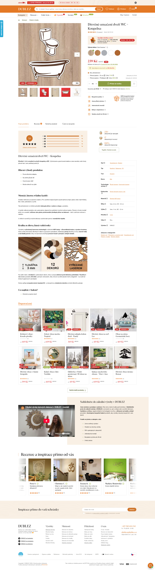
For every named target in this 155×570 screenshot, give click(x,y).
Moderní (120, 163)
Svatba (47, 538)
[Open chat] (150, 565)
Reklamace (56, 554)
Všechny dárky (88, 542)
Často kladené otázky (106, 534)
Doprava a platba (46, 554)
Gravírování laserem (124, 184)
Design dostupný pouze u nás (117, 191)
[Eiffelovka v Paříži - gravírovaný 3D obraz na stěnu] (77, 357)
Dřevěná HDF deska (115, 198)
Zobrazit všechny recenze (29, 147)
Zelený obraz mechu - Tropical (52, 335)
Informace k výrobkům (107, 538)
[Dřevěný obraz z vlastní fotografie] (29, 357)
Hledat (99, 9)
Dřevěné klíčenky (50, 542)
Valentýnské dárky (89, 529)
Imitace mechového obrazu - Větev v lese (100, 373)
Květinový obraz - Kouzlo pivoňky (27, 335)
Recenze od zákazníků (107, 532)
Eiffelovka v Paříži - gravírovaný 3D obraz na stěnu (77, 374)
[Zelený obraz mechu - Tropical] (53, 320)
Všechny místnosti (67, 542)
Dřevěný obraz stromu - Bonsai (125, 373)
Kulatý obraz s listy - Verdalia (52, 373)
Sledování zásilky (105, 545)
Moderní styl (104, 235)
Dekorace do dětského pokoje (69, 534)
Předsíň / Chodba (105, 236)
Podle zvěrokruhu (88, 540)
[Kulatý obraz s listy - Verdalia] (53, 357)
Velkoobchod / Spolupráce (108, 536)
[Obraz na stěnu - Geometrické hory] (125, 320)
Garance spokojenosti (33, 554)
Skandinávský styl (129, 235)
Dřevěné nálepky (115, 236)
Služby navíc (104, 540)
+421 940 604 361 (129, 526)
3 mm (111, 214)
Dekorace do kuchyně (67, 536)
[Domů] (19, 20)
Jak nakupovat (88, 554)
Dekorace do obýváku (67, 529)
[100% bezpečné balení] (116, 98)
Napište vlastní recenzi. (109, 150)
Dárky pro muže (88, 534)
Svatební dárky (88, 538)
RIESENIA (45, 565)
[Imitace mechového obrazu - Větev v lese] (101, 357)
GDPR (96, 554)
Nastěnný (112, 168)
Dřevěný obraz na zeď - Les (101, 335)
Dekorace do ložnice (67, 532)
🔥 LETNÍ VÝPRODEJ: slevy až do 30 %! (40, 2)
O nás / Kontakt (105, 529)
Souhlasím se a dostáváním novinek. (102, 513)
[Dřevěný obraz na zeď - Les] (101, 320)
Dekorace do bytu (50, 529)
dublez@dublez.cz (129, 532)
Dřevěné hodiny (50, 532)
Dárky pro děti (88, 536)
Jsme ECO (79, 554)
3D (123, 168)
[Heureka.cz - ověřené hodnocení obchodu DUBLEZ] (20, 554)
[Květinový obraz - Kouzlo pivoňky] (29, 320)
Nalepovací (118, 168)
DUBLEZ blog (104, 542)
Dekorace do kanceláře (68, 540)
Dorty (47, 536)
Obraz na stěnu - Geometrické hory (123, 335)
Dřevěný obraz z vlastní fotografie (29, 373)
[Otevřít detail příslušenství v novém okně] (104, 75)
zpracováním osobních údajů (100, 513)
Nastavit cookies (109, 554)
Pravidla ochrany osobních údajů (105, 563)
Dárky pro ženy (88, 532)
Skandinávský (113, 163)
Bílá (111, 179)
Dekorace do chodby (67, 538)
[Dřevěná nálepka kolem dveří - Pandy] (77, 320)
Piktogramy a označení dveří (115, 235)
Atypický (112, 173)
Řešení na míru (50, 534)
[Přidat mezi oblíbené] (134, 83)
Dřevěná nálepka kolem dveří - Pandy (77, 335)
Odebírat (132, 509)
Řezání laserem (114, 184)
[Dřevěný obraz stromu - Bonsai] (125, 357)
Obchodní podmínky (67, 554)
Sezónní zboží (49, 540)
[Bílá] (22, 92)
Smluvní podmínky (108, 565)
